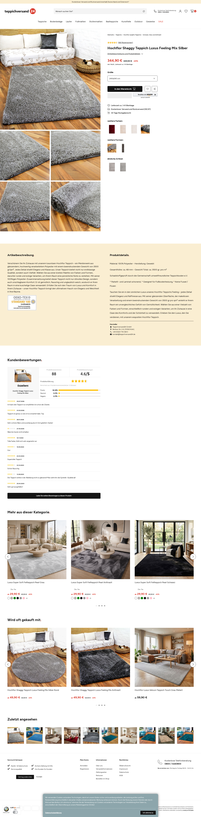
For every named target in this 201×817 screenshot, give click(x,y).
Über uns (99, 766)
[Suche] (144, 11)
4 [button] (104, 605)
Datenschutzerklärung (53, 813)
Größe (110, 72)
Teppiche (119, 35)
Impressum (123, 769)
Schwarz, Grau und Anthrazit (152, 35)
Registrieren (84, 769)
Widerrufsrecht (125, 766)
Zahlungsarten (101, 772)
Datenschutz (124, 772)
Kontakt (39, 777)
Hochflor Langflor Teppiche (132, 35)
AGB (121, 775)
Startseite (110, 35)
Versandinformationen (104, 769)
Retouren (99, 775)
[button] (145, 95)
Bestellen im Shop (102, 779)
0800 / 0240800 (173, 763)
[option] (100, 2)
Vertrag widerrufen (25, 777)
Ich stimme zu (148, 813)
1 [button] (96, 605)
